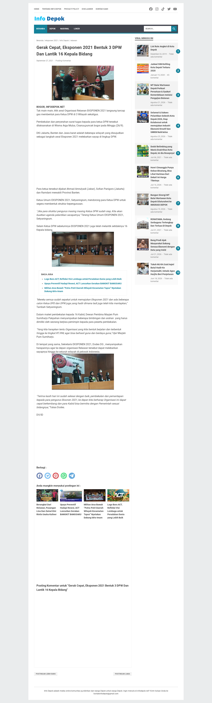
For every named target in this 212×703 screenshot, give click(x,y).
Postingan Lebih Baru (46, 674)
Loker (77, 29)
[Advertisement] (82, 163)
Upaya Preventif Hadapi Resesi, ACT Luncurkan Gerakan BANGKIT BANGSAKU (83, 283)
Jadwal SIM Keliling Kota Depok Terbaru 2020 (160, 67)
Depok (53, 29)
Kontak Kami (102, 9)
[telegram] (72, 476)
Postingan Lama (122, 674)
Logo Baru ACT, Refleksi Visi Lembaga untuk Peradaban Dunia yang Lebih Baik (83, 279)
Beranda (40, 29)
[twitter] (48, 476)
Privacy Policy (71, 9)
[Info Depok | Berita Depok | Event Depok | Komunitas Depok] (49, 19)
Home (36, 9)
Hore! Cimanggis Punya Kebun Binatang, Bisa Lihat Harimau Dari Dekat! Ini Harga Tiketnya (162, 174)
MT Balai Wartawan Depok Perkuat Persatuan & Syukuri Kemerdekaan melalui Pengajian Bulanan (161, 91)
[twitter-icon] (169, 9)
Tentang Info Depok (51, 9)
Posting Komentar (63, 61)
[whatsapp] (64, 476)
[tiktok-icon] (163, 9)
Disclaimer (87, 9)
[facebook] (39, 476)
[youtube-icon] (175, 9)
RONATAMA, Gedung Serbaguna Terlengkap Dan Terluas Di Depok (162, 222)
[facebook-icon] (151, 9)
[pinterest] (56, 476)
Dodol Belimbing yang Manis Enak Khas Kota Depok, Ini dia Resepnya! (163, 149)
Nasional (64, 29)
